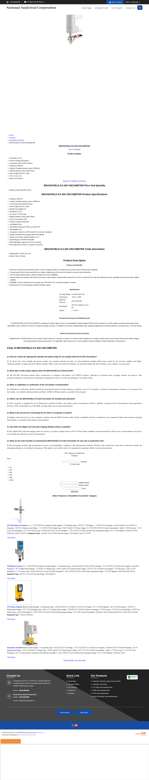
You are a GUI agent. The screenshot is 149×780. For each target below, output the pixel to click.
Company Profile (101, 8)
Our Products (117, 8)
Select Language (131, 2)
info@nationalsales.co (35, 2)
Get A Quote (116, 2)
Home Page (86, 8)
